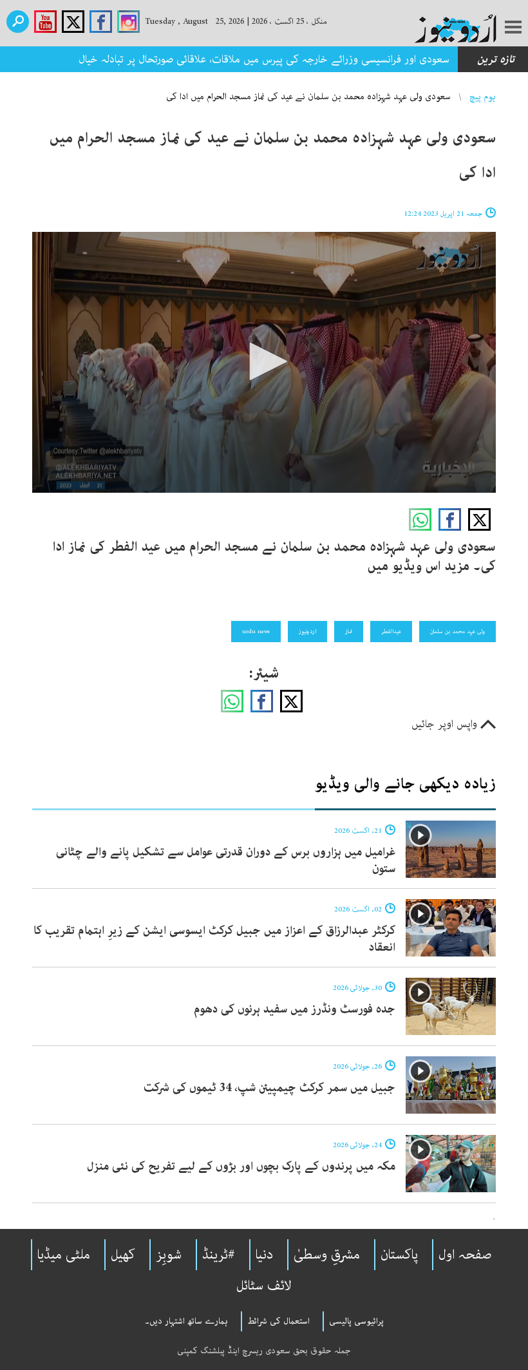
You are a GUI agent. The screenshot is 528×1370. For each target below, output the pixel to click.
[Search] (17, 21)
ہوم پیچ (482, 97)
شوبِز (169, 1254)
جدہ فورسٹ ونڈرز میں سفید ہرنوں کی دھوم (294, 1009)
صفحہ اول (465, 1254)
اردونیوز (307, 631)
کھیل (123, 1254)
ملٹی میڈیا (63, 1254)
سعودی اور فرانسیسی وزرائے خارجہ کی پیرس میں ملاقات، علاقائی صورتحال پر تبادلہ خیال (264, 59)
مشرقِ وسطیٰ (327, 1254)
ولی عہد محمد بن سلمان (457, 631)
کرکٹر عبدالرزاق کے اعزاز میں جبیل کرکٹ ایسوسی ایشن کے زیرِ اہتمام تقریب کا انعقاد (214, 939)
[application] (264, 362)
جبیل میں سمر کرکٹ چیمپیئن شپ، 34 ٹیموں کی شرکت (269, 1088)
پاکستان (399, 1254)
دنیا (264, 1254)
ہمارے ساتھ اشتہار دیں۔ (186, 1321)
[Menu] (513, 28)
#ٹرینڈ (218, 1254)
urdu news (256, 631)
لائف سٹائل (264, 1285)
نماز (348, 631)
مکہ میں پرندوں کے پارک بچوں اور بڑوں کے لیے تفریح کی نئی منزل (241, 1166)
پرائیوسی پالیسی (356, 1321)
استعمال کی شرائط (278, 1321)
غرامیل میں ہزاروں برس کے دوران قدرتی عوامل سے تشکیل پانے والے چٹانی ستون (225, 860)
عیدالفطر (391, 631)
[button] (264, 361)
